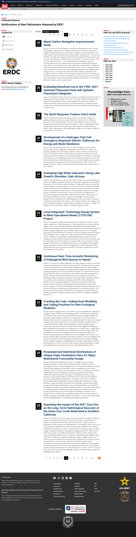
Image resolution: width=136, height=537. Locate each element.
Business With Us (52, 5)
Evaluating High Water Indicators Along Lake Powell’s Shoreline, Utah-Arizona (72, 174)
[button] (45, 2)
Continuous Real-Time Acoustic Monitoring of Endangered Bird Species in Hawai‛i (71, 258)
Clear (61, 32)
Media (72, 5)
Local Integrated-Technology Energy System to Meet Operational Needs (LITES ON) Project (72, 215)
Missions (39, 5)
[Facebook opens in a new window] (54, 478)
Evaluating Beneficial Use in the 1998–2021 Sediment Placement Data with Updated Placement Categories (71, 90)
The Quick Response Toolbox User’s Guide (70, 114)
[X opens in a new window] (59, 478)
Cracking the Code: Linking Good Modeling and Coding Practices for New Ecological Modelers (70, 305)
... (47, 34)
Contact (89, 5)
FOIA (96, 5)
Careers (64, 5)
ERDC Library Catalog (17, 89)
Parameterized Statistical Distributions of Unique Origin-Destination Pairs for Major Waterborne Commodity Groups (70, 355)
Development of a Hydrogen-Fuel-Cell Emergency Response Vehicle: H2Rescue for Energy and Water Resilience (71, 141)
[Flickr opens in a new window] (70, 478)
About (20, 5)
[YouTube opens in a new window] (63, 478)
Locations (29, 5)
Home (12, 5)
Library (80, 5)
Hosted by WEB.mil (55, 509)
